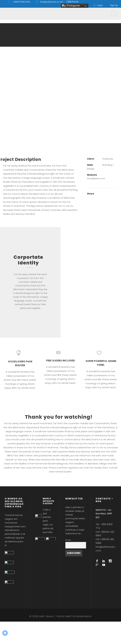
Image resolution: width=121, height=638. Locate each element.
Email (68, 540)
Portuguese (73, 5)
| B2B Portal (72, 1)
